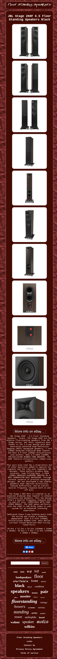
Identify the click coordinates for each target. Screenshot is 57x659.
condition (39, 586)
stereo (43, 581)
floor (38, 576)
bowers (19, 606)
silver (35, 597)
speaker (28, 622)
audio (42, 621)
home (34, 581)
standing (21, 611)
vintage (43, 602)
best (22, 572)
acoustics (31, 608)
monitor (25, 596)
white (15, 572)
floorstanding (24, 601)
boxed (42, 617)
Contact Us (29, 645)
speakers (20, 591)
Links (29, 641)
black (20, 585)
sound (44, 572)
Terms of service (29, 653)
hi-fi (29, 571)
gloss (15, 597)
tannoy (35, 593)
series (34, 613)
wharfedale (20, 581)
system (42, 613)
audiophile (30, 617)
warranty (41, 608)
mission (42, 597)
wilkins (29, 627)
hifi (36, 571)
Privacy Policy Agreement (29, 649)
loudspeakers (23, 577)
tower (18, 617)
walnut (15, 622)
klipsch (29, 587)
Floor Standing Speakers (29, 638)
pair (44, 591)
